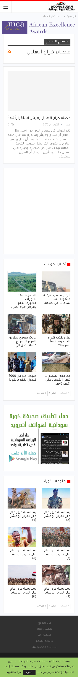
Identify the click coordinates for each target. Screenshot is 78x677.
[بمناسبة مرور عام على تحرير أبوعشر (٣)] (22, 575)
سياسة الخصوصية (44, 647)
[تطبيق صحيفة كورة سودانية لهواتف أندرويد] (39, 438)
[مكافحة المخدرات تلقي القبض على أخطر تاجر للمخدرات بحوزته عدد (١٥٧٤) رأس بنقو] (56, 362)
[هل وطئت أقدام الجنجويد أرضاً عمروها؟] (56, 324)
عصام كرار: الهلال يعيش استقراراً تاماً (39, 118)
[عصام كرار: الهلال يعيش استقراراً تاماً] (39, 91)
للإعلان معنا (44, 629)
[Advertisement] (39, 211)
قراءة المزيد (13, 672)
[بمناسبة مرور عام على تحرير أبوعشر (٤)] (56, 575)
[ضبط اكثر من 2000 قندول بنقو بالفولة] (22, 362)
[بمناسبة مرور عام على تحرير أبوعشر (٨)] (56, 498)
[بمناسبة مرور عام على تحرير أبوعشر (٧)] (22, 498)
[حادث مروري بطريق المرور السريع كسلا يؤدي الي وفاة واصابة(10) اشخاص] (22, 324)
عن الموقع (44, 623)
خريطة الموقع (44, 641)
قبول (29, 672)
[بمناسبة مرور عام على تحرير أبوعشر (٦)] (56, 537)
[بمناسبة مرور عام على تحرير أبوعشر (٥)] (22, 537)
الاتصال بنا (44, 635)
